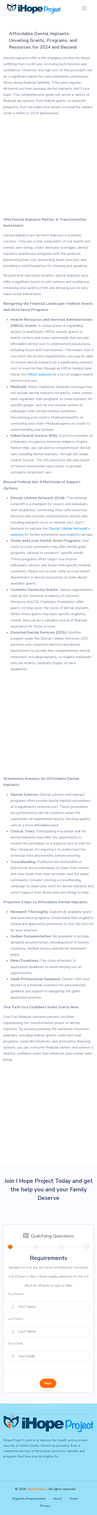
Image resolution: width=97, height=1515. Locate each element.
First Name (15, 1294)
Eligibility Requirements (29, 1499)
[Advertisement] (48, 168)
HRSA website (39, 374)
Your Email (15, 1343)
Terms (73, 1499)
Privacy (45, 1506)
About (57, 1499)
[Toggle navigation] (84, 8)
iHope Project (37, 1489)
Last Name (15, 1319)
